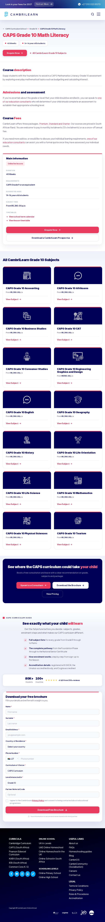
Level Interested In (14, 777)
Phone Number (13, 753)
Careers (73, 870)
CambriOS (74, 859)
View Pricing (52, 593)
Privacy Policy (38, 800)
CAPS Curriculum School (16, 29)
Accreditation (76, 898)
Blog (71, 855)
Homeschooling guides (80, 851)
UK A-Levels (45, 843)
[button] (98, 14)
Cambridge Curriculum (20, 843)
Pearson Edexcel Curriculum (17, 853)
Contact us (74, 875)
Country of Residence (16, 741)
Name (9, 707)
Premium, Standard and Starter (54, 123)
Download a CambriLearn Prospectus (51, 237)
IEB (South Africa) (18, 862)
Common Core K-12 (19, 866)
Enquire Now (13, 53)
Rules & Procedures (79, 894)
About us (73, 843)
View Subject (12, 299)
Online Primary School (50, 873)
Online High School (48, 877)
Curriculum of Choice (16, 765)
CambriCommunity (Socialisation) (78, 865)
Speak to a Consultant (32, 585)
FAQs (72, 847)
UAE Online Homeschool (51, 847)
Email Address (12, 730)
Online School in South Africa (50, 860)
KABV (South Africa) (19, 858)
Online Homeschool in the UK (52, 853)
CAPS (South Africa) (19, 847)
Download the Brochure (69, 585)
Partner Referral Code (15, 789)
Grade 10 (33, 29)
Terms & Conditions (78, 885)
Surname (10, 718)
